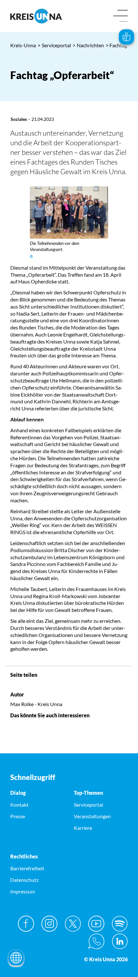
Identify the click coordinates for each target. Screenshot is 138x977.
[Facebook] (26, 924)
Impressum (22, 891)
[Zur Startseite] (37, 16)
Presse (17, 816)
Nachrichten (88, 45)
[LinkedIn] (120, 941)
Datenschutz (24, 880)
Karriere (83, 828)
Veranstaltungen (92, 816)
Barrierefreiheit (27, 868)
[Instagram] (49, 924)
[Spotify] (120, 924)
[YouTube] (96, 924)
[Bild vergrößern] (69, 212)
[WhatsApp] (96, 941)
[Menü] (120, 16)
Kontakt (19, 805)
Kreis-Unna (23, 45)
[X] (73, 924)
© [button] (31, 256)
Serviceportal (54, 45)
